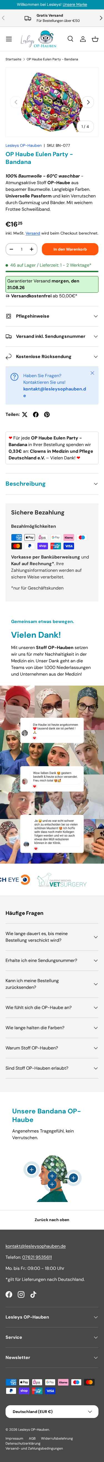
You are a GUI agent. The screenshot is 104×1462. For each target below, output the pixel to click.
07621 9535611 (37, 1257)
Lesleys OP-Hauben (24, 145)
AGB (32, 1438)
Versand (33, 233)
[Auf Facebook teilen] (35, 414)
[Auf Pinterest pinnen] (46, 414)
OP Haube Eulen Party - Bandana (52, 59)
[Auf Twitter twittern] (24, 414)
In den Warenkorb (70, 249)
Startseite (13, 59)
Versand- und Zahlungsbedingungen (34, 1448)
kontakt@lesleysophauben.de (36, 1246)
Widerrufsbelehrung (57, 1438)
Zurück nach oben (52, 1219)
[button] (95, 39)
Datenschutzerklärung (23, 1443)
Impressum (14, 1438)
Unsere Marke (75, 4)
